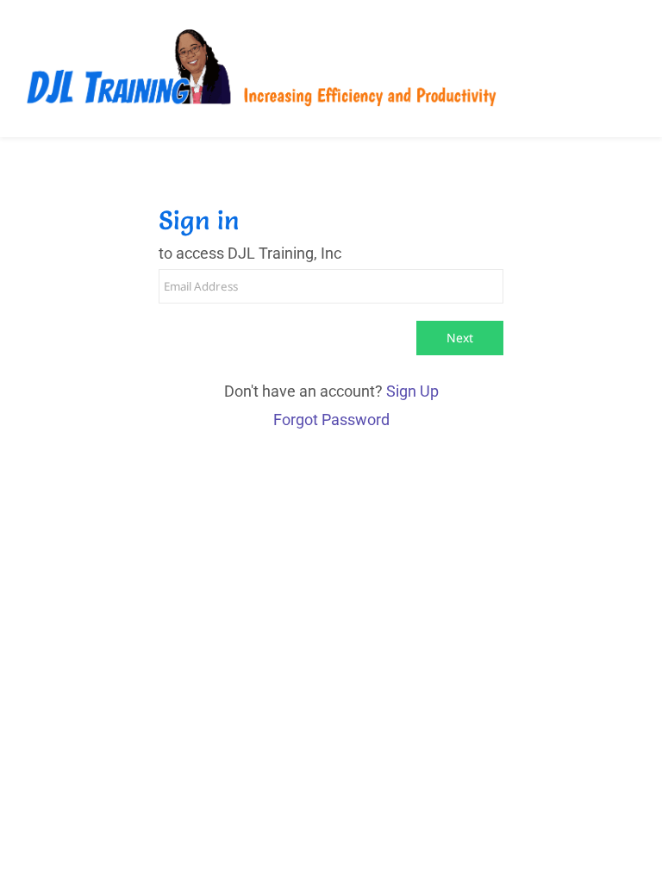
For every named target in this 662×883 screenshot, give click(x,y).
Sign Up (412, 391)
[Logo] (261, 68)
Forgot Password (331, 419)
